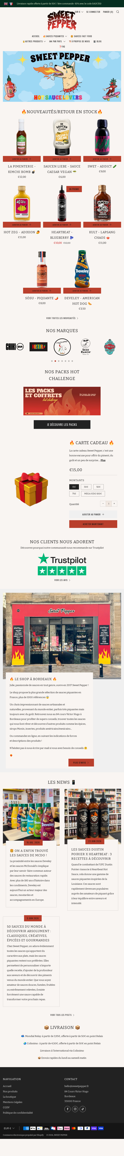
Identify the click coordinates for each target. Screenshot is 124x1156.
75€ (74, 493)
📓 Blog (97, 41)
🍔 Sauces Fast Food (81, 36)
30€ (86, 486)
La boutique (9, 1096)
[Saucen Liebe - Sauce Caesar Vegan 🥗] (62, 137)
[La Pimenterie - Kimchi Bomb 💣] (22, 137)
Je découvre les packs (62, 424)
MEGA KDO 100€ (93, 493)
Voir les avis (61, 580)
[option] (15, 347)
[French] (11, 3)
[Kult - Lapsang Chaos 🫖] (102, 203)
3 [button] (58, 361)
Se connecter (93, 11)
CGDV (6, 1107)
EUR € (77, 11)
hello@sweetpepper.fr (76, 1086)
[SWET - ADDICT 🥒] (102, 137)
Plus (103, 460)
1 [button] (52, 361)
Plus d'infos (79, 762)
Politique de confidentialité (18, 1112)
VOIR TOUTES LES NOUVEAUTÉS (61, 318)
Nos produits (10, 1091)
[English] (6, 3)
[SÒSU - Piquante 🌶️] (42, 269)
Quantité (74, 504)
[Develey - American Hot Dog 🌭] (82, 269)
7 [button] (72, 361)
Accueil (36, 36)
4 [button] (62, 361)
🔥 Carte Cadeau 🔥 (91, 442)
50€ (98, 486)
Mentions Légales (12, 1102)
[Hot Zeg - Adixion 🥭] (22, 203)
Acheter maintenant (93, 524)
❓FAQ (62, 46)
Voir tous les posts (61, 1014)
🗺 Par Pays (55, 41)
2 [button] (55, 361)
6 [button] (69, 361)
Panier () (108, 11)
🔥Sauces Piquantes (53, 36)
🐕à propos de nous (79, 41)
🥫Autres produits (32, 41)
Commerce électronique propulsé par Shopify (23, 1135)
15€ (74, 486)
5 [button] (65, 361)
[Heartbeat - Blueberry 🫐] (62, 203)
